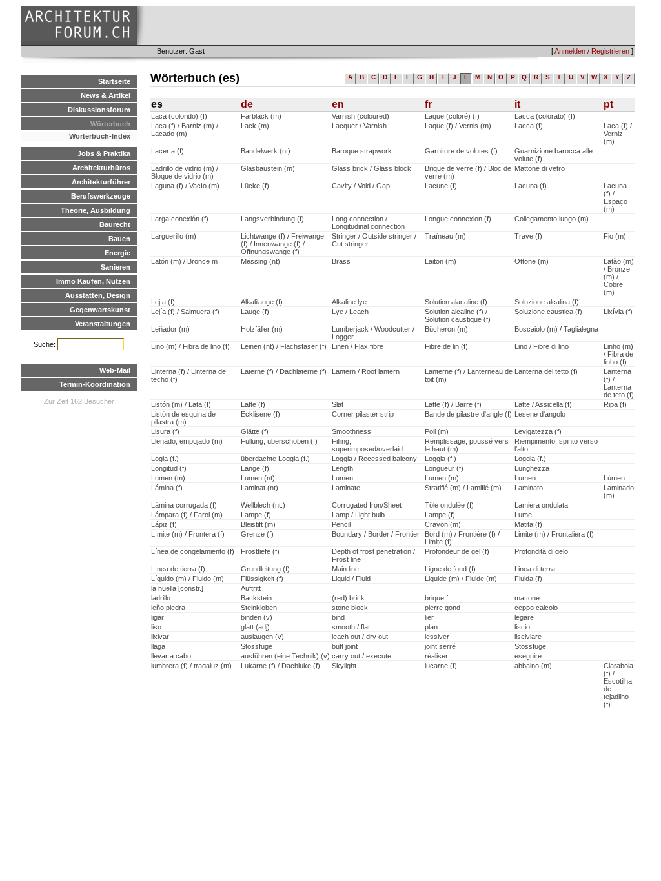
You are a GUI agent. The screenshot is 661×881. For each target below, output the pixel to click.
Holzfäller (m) (262, 329)
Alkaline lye (349, 302)
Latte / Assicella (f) (543, 404)
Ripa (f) (615, 404)
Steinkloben (259, 607)
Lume (523, 515)
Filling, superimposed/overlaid (367, 445)
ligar (157, 617)
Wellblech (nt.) (263, 505)
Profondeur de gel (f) (457, 551)
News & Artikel (105, 95)
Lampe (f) (256, 515)
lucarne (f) (441, 665)
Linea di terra (534, 569)
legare (524, 617)
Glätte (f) (255, 431)
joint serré (440, 646)
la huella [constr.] (177, 588)
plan (431, 627)
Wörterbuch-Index (99, 136)
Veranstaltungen (102, 324)
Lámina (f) (167, 487)
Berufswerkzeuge (100, 196)
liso (156, 627)
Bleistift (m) (258, 524)
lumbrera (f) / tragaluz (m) (191, 665)
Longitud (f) (169, 468)
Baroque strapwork (362, 151)
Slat (337, 404)
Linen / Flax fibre (357, 346)
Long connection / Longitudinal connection (368, 222)
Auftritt (251, 588)
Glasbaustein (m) (268, 168)
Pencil (341, 524)
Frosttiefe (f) (260, 551)
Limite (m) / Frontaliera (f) (554, 534)
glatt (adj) (255, 627)
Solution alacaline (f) (456, 302)
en (338, 104)
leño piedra (168, 607)
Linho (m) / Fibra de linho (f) (618, 354)
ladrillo (160, 598)
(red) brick (348, 598)
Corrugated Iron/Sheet (367, 505)
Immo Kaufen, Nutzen (93, 281)
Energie (117, 253)
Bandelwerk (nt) (265, 151)
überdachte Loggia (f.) (275, 458)
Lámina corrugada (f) (184, 505)
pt (608, 104)
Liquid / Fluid (351, 578)
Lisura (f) (165, 431)
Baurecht (114, 224)
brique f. (437, 598)
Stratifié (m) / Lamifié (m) (463, 487)
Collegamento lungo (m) (551, 219)
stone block (350, 607)
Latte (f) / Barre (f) (453, 404)
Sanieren (115, 267)
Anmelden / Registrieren (591, 51)
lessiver (437, 636)
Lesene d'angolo (539, 414)
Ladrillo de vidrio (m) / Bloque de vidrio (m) (184, 172)
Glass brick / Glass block (371, 168)
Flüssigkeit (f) (262, 578)
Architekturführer (101, 182)
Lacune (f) (441, 186)
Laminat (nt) (259, 487)
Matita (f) (528, 524)
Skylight (344, 665)
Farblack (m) (261, 116)
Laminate (346, 487)
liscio (522, 627)
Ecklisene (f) (260, 414)
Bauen (119, 239)
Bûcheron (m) (446, 329)
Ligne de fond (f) (450, 569)
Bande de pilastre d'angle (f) (468, 414)
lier (429, 617)
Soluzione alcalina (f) (546, 302)
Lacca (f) (528, 126)
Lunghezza (531, 468)
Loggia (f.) (440, 458)
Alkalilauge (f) (262, 302)
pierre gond (442, 607)
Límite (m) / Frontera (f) (188, 534)
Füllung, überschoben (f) (279, 441)
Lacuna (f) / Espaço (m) (615, 197)
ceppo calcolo (536, 607)
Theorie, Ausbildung (95, 210)
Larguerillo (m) (173, 236)
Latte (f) (253, 404)
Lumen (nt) (258, 478)
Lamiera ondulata (541, 505)
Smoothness (351, 431)
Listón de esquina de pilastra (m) (183, 418)
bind (338, 617)
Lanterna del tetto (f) (546, 371)
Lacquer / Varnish (359, 126)
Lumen (342, 478)
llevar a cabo (171, 656)
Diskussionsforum (99, 110)
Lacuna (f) (530, 186)
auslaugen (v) (262, 636)
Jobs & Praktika (103, 153)
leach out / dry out (360, 636)
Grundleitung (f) (265, 569)
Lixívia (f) (618, 311)
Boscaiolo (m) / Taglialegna (556, 329)
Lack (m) (255, 126)
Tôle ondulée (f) (449, 505)
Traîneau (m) (445, 236)
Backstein (256, 598)
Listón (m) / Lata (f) (181, 404)
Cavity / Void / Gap (361, 186)
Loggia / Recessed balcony (374, 458)
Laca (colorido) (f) (179, 116)
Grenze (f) (257, 534)
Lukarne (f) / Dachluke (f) (280, 665)
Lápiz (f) (164, 524)
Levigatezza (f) (538, 431)
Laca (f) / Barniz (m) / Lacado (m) (184, 129)
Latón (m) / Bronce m (184, 261)
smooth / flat (351, 627)
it (517, 104)
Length (342, 468)
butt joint (345, 646)
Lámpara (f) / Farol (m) (187, 515)
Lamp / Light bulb (358, 515)
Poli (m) (437, 431)
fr (428, 104)
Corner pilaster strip (363, 414)
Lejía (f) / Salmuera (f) (185, 311)
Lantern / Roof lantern (366, 371)
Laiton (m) (440, 261)
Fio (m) (615, 236)
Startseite (114, 81)
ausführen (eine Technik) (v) (285, 656)
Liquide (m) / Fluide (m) (461, 578)
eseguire (528, 656)
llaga (158, 646)
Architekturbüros (101, 168)
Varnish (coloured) (360, 116)
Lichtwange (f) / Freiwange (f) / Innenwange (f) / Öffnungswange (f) (282, 243)
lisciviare (528, 636)
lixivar (160, 636)
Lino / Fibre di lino (541, 346)
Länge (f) (255, 468)
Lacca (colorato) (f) (544, 116)
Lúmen (614, 478)
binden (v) (256, 617)
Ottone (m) (531, 261)
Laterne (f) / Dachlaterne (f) (284, 371)
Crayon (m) (443, 524)
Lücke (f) (255, 186)
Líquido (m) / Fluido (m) (187, 578)
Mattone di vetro (539, 168)
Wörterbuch (110, 124)
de (247, 104)
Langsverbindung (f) (272, 219)
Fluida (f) (528, 578)
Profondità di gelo (541, 551)
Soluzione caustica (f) (548, 311)
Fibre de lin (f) (446, 346)
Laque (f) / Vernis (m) (458, 126)
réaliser (436, 656)
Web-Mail (114, 370)
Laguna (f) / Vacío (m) (185, 186)
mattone (527, 598)
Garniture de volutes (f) (461, 151)
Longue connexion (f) (458, 219)
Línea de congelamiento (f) (192, 551)
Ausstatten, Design (97, 295)
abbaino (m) (533, 665)
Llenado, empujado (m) (187, 441)
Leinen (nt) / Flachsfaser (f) (284, 346)
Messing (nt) (260, 261)
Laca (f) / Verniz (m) (618, 133)
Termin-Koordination (94, 384)
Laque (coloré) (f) (452, 116)
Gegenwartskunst (100, 309)
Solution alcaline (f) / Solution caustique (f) (458, 315)
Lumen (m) (168, 478)
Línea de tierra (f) (178, 569)
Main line (345, 569)
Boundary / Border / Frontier (376, 534)
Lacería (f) (167, 151)
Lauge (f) (255, 311)
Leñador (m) (170, 329)
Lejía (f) (163, 302)
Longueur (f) (444, 468)
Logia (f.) (165, 458)
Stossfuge (256, 646)
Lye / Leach (350, 311)
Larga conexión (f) (179, 219)
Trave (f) (528, 236)
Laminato (528, 487)
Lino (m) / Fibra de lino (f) (190, 346)
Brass (341, 261)
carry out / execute (361, 656)
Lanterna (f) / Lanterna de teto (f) (619, 383)
